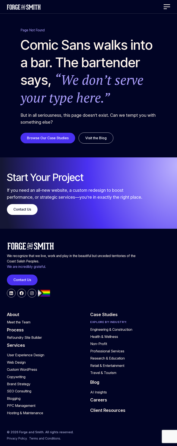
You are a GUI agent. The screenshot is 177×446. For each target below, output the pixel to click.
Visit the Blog (96, 138)
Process (15, 330)
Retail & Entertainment (107, 365)
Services (16, 345)
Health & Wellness (104, 336)
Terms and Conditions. (45, 438)
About (13, 314)
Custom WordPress (22, 369)
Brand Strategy (18, 384)
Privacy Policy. (17, 438)
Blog (94, 382)
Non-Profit (98, 344)
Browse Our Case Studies (48, 138)
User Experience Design (25, 355)
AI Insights (98, 392)
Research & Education (107, 358)
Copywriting (16, 377)
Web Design (16, 362)
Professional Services (107, 351)
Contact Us (22, 209)
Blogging (14, 398)
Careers (98, 400)
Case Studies (104, 314)
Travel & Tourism (103, 373)
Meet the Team (18, 322)
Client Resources (107, 410)
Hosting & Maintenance (25, 413)
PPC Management (21, 405)
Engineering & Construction (111, 329)
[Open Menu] (167, 6)
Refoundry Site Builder (24, 337)
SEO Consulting (19, 391)
